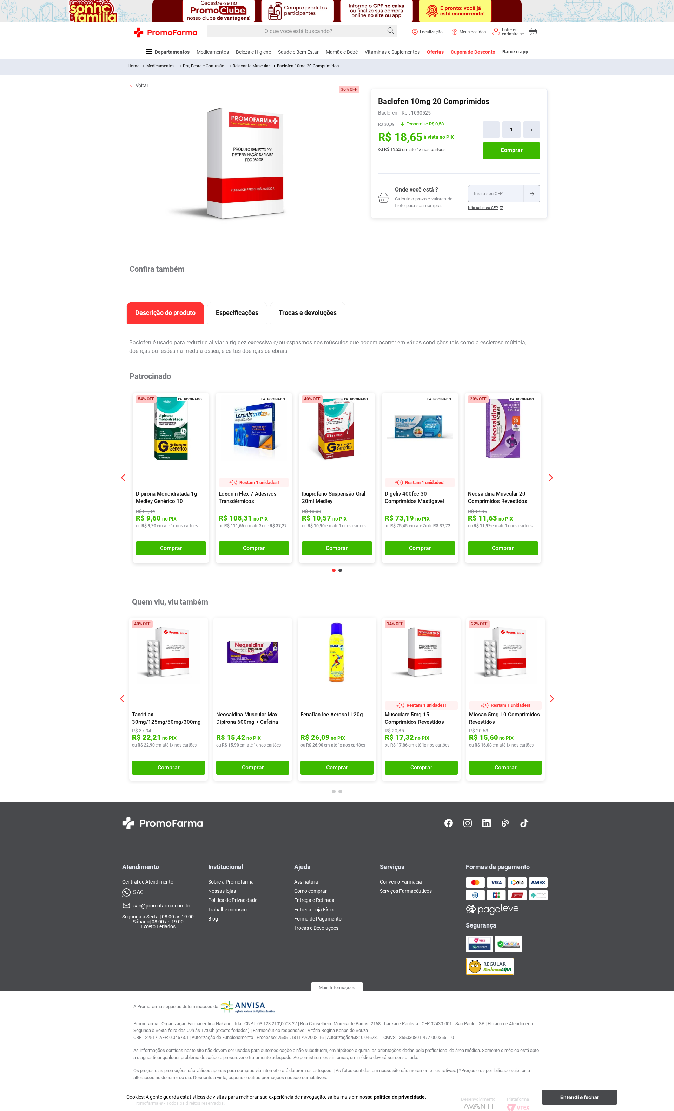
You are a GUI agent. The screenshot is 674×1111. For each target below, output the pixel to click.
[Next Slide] (550, 477)
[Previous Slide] (123, 477)
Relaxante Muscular (251, 66)
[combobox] (302, 31)
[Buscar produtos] (391, 31)
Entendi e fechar (579, 1097)
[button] (199, 403)
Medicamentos (160, 66)
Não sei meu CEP (483, 208)
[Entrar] (507, 32)
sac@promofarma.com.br (161, 906)
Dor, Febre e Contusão (203, 66)
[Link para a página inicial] (133, 66)
